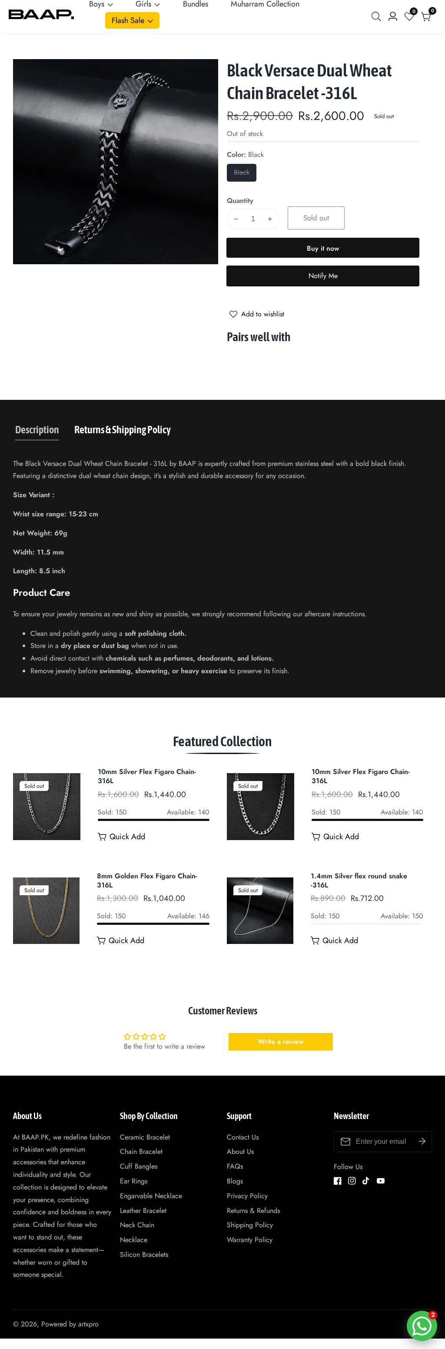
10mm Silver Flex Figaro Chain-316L (147, 777)
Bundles (195, 4)
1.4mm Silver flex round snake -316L (359, 881)
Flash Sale (128, 20)
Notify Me (323, 276)
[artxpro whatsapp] (422, 1326)
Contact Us (243, 1137)
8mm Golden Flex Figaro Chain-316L (147, 881)
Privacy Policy (247, 1196)
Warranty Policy (249, 1240)
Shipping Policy (250, 1225)
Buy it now (323, 248)
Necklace (133, 1240)
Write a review (281, 1042)
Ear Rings (133, 1181)
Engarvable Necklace (151, 1196)
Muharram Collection (265, 4)
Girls (143, 4)
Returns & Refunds (253, 1211)
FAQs (235, 1166)
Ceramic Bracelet (145, 1137)
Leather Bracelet (143, 1211)
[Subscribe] (422, 1142)
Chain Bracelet (141, 1151)
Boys (96, 4)
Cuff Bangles (138, 1166)
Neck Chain (137, 1225)
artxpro (88, 1324)
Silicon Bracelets (144, 1254)
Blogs (235, 1181)
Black (245, 174)
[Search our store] (378, 16)
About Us (240, 1151)
